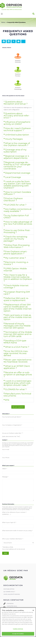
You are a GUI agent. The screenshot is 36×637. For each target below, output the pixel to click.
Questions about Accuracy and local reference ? (17, 115)
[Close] (33, 610)
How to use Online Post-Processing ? (17, 231)
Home (3, 22)
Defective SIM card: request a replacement (16, 299)
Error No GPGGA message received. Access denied (16, 353)
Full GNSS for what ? (15, 205)
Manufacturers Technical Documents (17, 394)
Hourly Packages (14, 139)
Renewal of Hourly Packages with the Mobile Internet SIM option (17, 325)
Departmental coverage (17, 173)
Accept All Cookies (18, 633)
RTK (7, 400)
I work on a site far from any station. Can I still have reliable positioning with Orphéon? (17, 184)
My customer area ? (15, 258)
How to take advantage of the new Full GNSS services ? (18, 224)
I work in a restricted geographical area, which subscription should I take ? (18, 383)
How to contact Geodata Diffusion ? (17, 193)
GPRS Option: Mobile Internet (15, 269)
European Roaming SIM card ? (17, 293)
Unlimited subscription (17, 134)
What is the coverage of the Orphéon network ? (17, 144)
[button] (18, 103)
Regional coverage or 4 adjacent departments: (16, 157)
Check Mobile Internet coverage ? (16, 286)
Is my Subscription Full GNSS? (16, 216)
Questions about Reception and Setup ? (16, 102)
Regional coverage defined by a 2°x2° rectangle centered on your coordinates (17, 165)
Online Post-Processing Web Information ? (17, 246)
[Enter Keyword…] (34, 14)
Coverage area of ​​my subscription (15, 150)
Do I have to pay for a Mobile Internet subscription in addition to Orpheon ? (18, 278)
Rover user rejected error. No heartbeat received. (18, 360)
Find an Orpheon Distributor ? (13, 199)
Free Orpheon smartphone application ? (15, 252)
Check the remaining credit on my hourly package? (15, 238)
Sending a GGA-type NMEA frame (15, 341)
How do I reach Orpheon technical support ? (17, 129)
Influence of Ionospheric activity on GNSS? (17, 123)
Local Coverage (13, 177)
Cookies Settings (18, 628)
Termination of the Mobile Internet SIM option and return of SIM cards (18, 334)
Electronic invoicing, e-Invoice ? (16, 263)
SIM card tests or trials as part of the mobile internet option (17, 317)
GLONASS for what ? (16, 389)
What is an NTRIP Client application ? (17, 367)
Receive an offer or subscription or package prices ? (18, 374)
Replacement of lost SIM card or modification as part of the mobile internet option (17, 307)
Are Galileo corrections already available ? (18, 210)
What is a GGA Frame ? (17, 347)
